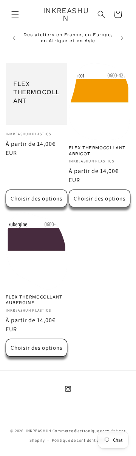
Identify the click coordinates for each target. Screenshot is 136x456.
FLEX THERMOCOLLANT (36, 92)
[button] (15, 14)
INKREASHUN (38, 430)
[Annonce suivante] (122, 38)
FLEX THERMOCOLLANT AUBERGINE (34, 300)
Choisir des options (36, 198)
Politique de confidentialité (79, 440)
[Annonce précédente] (14, 38)
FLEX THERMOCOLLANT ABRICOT (97, 150)
